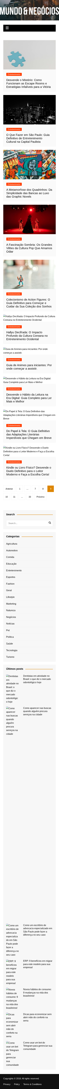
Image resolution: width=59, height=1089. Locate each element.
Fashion (10, 584)
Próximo (40, 497)
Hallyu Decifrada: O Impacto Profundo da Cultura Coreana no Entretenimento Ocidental (27, 336)
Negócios (11, 617)
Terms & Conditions (32, 1084)
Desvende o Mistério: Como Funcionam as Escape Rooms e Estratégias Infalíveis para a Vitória (28, 83)
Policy (17, 1084)
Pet (8, 630)
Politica (10, 637)
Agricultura (11, 544)
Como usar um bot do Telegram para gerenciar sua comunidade (37, 1045)
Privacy (6, 1084)
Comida (10, 557)
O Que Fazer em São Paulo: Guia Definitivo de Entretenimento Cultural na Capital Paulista (28, 138)
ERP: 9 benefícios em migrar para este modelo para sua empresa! (37, 964)
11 (14, 497)
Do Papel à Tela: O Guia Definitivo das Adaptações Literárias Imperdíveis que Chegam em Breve (29, 434)
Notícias (10, 623)
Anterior (9, 489)
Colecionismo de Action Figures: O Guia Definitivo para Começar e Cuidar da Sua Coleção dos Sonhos (29, 303)
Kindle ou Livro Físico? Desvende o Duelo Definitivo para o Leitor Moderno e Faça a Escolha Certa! (28, 471)
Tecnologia (11, 650)
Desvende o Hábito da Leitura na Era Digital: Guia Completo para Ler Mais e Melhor (29, 398)
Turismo (10, 657)
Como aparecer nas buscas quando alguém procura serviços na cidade (37, 711)
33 (30, 497)
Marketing (11, 604)
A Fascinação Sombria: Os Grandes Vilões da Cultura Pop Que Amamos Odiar (29, 248)
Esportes (10, 577)
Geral (9, 590)
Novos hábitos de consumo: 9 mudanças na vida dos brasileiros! (37, 992)
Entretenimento (14, 74)
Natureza (10, 610)
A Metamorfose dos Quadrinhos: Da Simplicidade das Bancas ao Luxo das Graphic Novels (29, 193)
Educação (11, 564)
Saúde (9, 643)
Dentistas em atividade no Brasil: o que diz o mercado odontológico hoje (37, 679)
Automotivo (12, 550)
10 (6, 497)
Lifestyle (10, 597)
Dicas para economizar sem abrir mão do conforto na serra (37, 1017)
